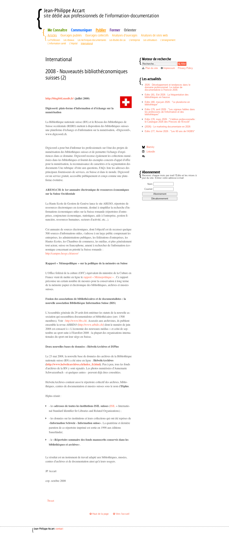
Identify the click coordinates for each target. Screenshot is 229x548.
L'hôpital (73, 43)
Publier (101, 30)
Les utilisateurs (150, 40)
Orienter (130, 30)
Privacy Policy (185, 68)
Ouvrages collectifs (97, 35)
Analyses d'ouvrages (124, 35)
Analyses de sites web (154, 35)
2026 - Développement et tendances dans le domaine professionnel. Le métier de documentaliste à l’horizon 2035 (167, 87)
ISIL (112, 406)
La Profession (54, 40)
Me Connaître (57, 30)
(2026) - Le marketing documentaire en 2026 (167, 126)
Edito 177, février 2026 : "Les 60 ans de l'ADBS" (170, 131)
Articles (52, 35)
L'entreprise (134, 40)
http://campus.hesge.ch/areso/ (61, 253)
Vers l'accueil (122, 513)
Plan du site (151, 68)
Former (115, 30)
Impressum (169, 68)
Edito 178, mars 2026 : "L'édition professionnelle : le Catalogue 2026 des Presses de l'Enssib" (170, 120)
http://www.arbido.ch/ (91, 324)
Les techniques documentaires (92, 40)
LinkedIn (151, 151)
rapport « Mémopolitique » (99, 277)
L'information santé (57, 43)
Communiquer (81, 30)
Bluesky (150, 147)
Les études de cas (117, 40)
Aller (183, 63)
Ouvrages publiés (71, 35)
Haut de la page (100, 513)
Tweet (50, 500)
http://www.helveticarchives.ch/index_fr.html (73, 364)
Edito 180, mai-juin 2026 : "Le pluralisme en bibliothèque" (167, 103)
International (87, 43)
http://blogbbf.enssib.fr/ (59, 98)
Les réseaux (69, 40)
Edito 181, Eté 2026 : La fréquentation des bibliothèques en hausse (167, 96)
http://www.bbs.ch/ (76, 320)
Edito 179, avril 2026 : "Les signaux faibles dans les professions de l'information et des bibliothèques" (170, 112)
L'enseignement (167, 40)
